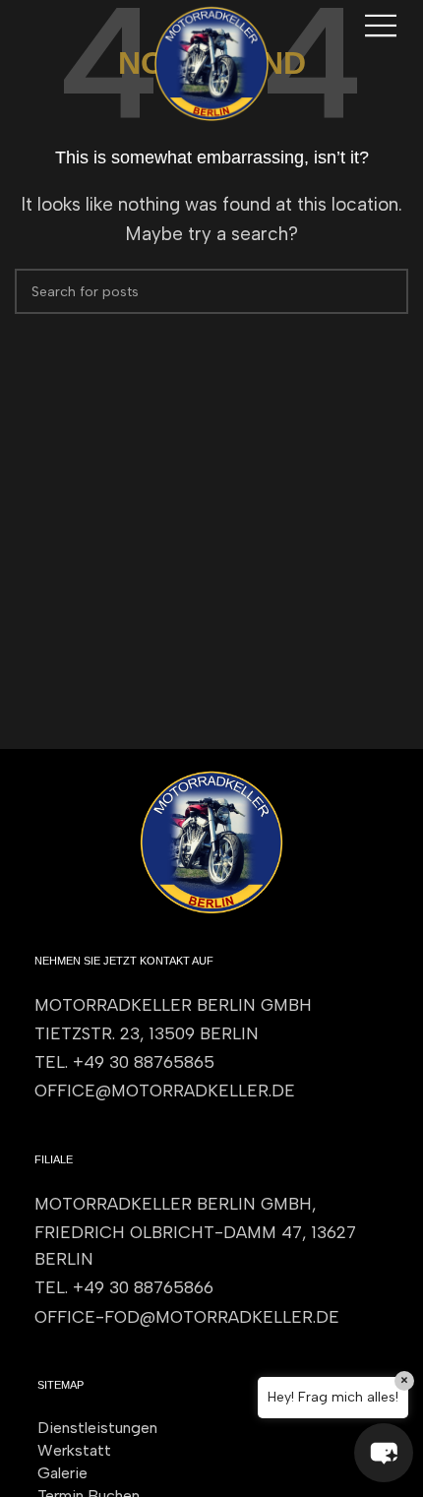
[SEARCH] (385, 291)
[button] (383, 1452)
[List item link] (211, 1062)
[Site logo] (211, 62)
